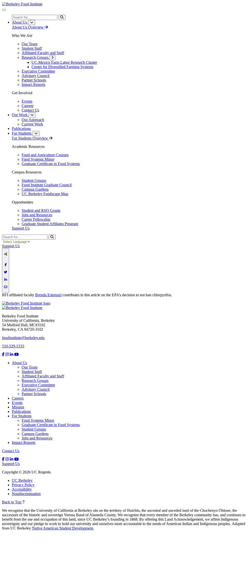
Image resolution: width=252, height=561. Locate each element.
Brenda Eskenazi (48, 295)
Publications (21, 411)
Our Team (29, 367)
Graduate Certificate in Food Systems (51, 425)
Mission (18, 407)
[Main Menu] (4, 10)
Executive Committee (38, 385)
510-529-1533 (13, 346)
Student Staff (32, 372)
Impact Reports (23, 442)
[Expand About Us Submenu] (31, 22)
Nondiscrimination (26, 494)
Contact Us (10, 451)
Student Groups (34, 429)
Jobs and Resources (37, 438)
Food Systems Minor (38, 420)
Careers (18, 398)
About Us (19, 363)
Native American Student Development (62, 528)
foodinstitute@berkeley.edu (23, 338)
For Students (22, 416)
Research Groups (35, 380)
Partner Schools (34, 394)
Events (17, 403)
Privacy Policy (23, 485)
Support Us (21, 228)
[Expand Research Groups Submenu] (52, 57)
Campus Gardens (35, 434)
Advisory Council (35, 389)
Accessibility (22, 489)
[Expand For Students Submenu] (36, 133)
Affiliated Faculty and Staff (43, 376)
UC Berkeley (22, 480)
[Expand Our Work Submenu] (32, 115)
